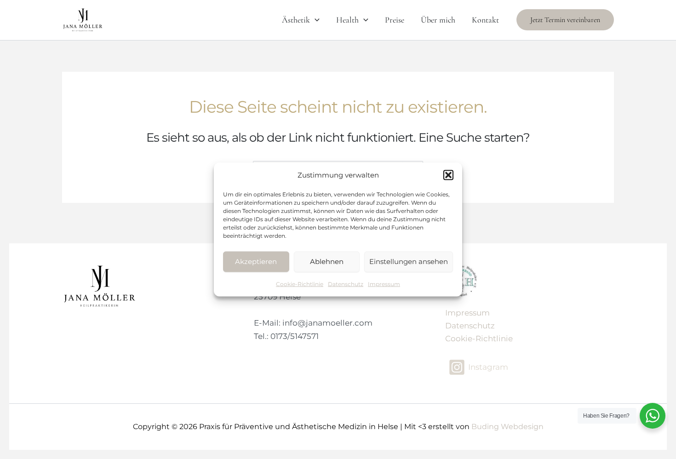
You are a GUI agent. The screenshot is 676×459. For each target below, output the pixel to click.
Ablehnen (327, 261)
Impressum (384, 283)
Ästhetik (296, 20)
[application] (315, 19)
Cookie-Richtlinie (299, 283)
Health (347, 20)
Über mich (438, 20)
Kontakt (485, 20)
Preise (394, 20)
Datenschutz (345, 283)
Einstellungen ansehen (408, 261)
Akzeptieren (256, 261)
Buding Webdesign (507, 426)
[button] (448, 175)
